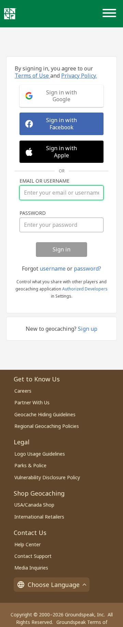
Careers (22, 391)
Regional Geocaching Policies (46, 426)
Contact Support (33, 556)
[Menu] (110, 13)
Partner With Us (32, 402)
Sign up (87, 328)
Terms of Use (32, 75)
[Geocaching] (10, 14)
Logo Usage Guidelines (39, 453)
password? (87, 268)
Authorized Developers (85, 289)
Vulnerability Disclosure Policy (47, 477)
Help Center (27, 544)
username (53, 268)
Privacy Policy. (79, 75)
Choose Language (54, 584)
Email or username (44, 181)
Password (32, 213)
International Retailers (39, 516)
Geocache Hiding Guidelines (45, 414)
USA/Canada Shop (34, 504)
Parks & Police (30, 465)
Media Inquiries (31, 567)
